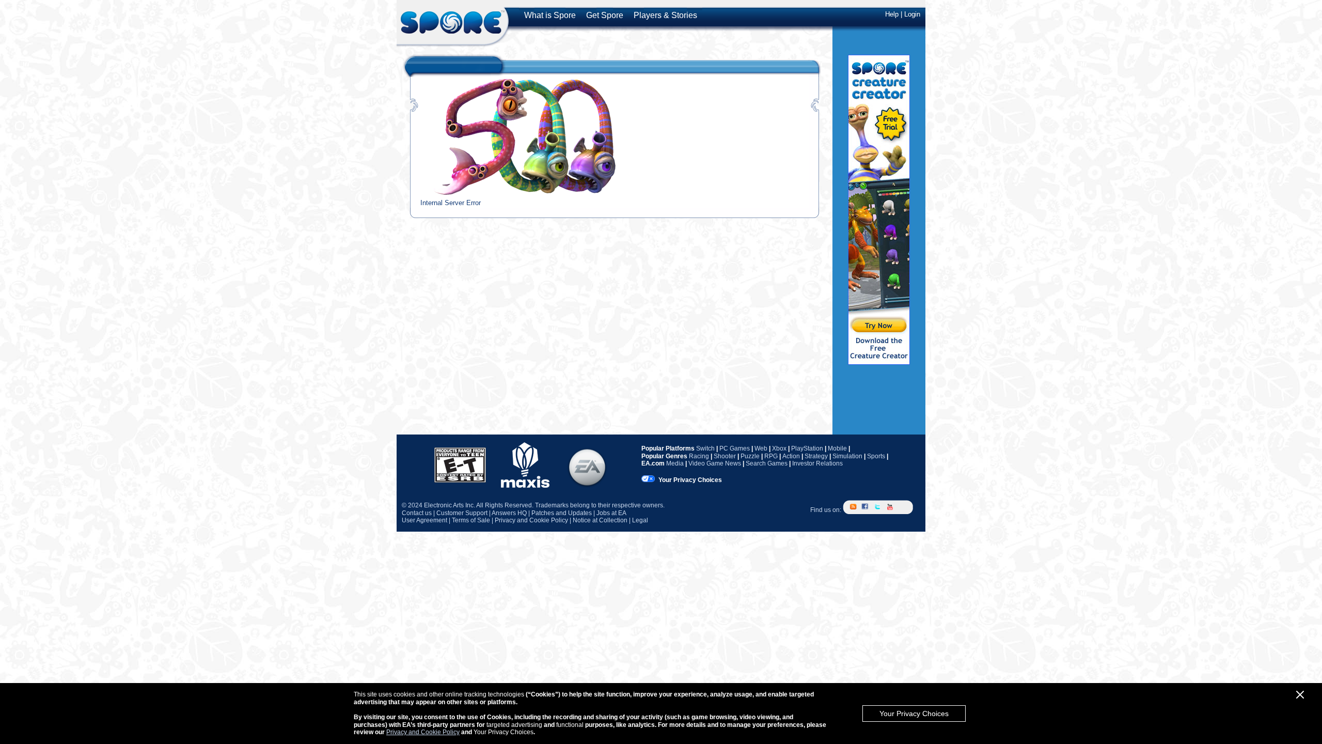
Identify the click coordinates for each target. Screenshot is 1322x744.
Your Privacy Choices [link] (690, 480)
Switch (705, 448)
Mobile (837, 448)
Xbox (779, 448)
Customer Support (461, 513)
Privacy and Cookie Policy (423, 732)
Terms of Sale (471, 520)
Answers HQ (509, 513)
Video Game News (714, 463)
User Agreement (424, 520)
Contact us (417, 513)
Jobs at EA (611, 513)
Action (791, 456)
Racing (699, 456)
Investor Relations (817, 463)
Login (912, 14)
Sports (876, 456)
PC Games (734, 448)
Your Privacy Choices (914, 713)
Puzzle (750, 456)
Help (892, 14)
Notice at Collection (600, 520)
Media (675, 463)
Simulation (847, 456)
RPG (771, 456)
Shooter (725, 456)
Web (760, 448)
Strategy (816, 456)
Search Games (767, 463)
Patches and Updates (561, 513)
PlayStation (807, 448)
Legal (640, 520)
